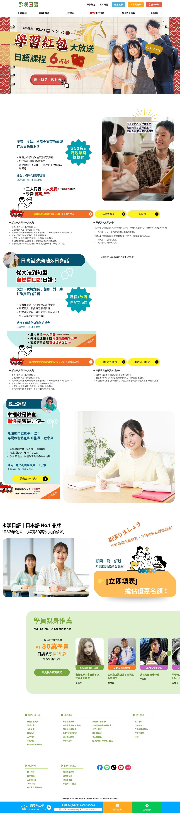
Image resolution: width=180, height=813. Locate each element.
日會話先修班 (109, 361)
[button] (169, 653)
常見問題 (103, 4)
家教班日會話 (142, 361)
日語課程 (22, 13)
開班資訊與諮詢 (29, 478)
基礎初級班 (109, 214)
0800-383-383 (87, 805)
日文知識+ (98, 13)
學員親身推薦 (128, 13)
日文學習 (70, 13)
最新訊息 (91, 4)
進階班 (142, 214)
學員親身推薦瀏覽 (52, 672)
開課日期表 (44, 13)
